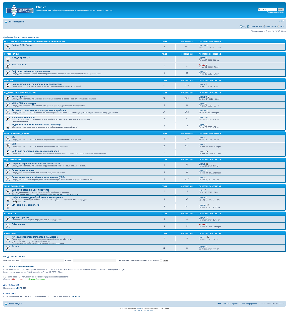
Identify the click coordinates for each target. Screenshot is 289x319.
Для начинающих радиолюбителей (31, 190)
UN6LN (202, 84)
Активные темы (32, 37)
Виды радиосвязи (12, 160)
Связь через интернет (23, 170)
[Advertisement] (97, 15)
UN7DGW (76, 297)
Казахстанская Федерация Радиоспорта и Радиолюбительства (34, 41)
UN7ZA (202, 58)
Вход (282, 26)
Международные (21, 57)
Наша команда (223, 304)
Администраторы (19, 279)
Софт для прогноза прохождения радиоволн (36, 151)
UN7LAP (202, 218)
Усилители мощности (23, 117)
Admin (202, 65)
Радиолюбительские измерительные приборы (37, 124)
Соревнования (11, 54)
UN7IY (201, 104)
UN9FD (19, 288)
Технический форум (14, 186)
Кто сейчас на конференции (18, 266)
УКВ (14, 144)
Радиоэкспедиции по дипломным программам (37, 84)
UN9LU (202, 72)
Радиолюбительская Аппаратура (20, 93)
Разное (15, 246)
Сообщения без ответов (13, 37)
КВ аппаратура (19, 96)
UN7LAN (202, 46)
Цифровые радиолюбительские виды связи (36, 163)
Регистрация (270, 26)
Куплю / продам (20, 217)
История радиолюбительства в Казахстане (35, 237)
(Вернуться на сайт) (104, 10)
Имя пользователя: (11, 260)
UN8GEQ (203, 97)
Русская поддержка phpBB (144, 310)
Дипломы (8, 80)
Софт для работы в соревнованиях (31, 71)
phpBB (139, 308)
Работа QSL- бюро (22, 45)
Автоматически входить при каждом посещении (139, 260)
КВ (13, 137)
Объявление (18, 224)
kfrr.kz (41, 7)
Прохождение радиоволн (16, 133)
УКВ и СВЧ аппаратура (24, 103)
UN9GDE (203, 205)
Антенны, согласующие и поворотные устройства (39, 110)
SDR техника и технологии (26, 205)
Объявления (10, 214)
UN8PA (202, 198)
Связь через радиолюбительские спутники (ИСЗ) (38, 177)
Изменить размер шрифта (281, 21)
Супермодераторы (36, 279)
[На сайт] (20, 10)
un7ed (201, 190)
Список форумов (16, 22)
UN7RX (202, 125)
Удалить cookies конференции (244, 304)
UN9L (201, 138)
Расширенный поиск (275, 12)
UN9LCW (203, 118)
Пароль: (68, 260)
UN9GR (202, 164)
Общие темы (10, 233)
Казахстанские (19, 64)
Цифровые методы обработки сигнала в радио (37, 197)
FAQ (244, 26)
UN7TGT (26, 202)
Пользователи (256, 26)
